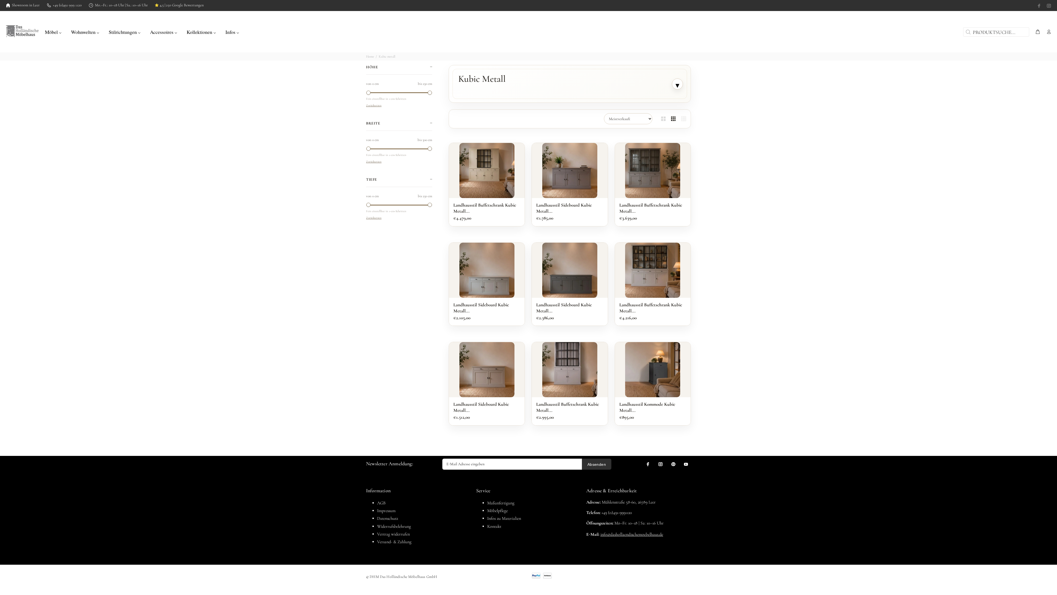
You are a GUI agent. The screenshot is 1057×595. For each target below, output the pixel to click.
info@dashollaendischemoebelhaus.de (631, 534)
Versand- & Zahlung (394, 542)
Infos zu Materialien (504, 518)
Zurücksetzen (374, 105)
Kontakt (494, 526)
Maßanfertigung (500, 503)
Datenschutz (387, 518)
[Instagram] (1048, 5)
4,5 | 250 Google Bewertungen (179, 5)
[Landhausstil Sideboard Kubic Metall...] (569, 170)
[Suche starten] (967, 32)
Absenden (596, 464)
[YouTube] (686, 464)
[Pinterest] (673, 464)
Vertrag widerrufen (393, 534)
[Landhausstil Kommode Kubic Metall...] (652, 369)
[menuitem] (53, 31)
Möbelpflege (497, 510)
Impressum (386, 510)
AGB (381, 503)
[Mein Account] (1047, 32)
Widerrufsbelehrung (394, 526)
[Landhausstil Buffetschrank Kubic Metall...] (486, 170)
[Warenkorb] (1038, 32)
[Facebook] (1040, 5)
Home (370, 56)
